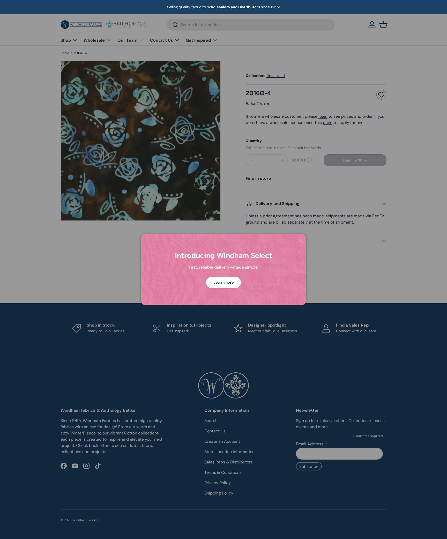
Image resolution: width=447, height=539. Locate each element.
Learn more (223, 282)
